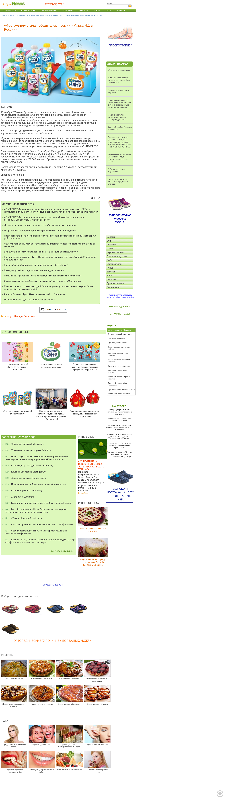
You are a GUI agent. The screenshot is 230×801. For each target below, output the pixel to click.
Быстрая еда (113, 287)
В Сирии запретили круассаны (117, 170)
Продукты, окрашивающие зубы (42, 771)
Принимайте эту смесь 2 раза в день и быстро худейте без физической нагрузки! (119, 436)
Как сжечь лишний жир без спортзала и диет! (119, 420)
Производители (49, 10)
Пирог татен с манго (14, 679)
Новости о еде (8, 15)
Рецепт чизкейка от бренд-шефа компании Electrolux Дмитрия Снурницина (92, 562)
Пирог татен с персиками (42, 704)
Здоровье (83, 10)
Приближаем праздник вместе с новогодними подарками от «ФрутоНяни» (43, 275)
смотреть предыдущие (62, 551)
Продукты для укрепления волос (14, 745)
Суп (109, 241)
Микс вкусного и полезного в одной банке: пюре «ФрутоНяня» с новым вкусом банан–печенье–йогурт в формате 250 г (49, 287)
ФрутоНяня (13, 316)
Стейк (110, 248)
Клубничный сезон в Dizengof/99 (25, 471)
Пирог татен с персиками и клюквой (14, 705)
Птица (110, 268)
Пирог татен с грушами (97, 704)
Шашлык (111, 244)
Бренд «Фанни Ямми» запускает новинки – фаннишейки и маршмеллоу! (41, 251)
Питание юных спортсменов (69, 770)
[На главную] (13, 8)
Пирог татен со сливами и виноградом (97, 680)
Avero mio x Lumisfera (19, 496)
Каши (109, 275)
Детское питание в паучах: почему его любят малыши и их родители (40, 225)
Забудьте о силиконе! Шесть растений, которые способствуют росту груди (119, 454)
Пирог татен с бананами (41, 679)
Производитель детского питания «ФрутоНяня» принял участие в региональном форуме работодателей (50, 237)
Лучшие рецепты (115, 283)
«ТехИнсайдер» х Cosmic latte (23, 518)
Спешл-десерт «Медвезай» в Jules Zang (29, 465)
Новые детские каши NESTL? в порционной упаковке (118, 181)
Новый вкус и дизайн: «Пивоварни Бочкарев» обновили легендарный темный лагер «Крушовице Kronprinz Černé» (36, 458)
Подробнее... (83, 493)
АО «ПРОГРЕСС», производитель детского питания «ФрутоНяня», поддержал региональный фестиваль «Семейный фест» (44, 218)
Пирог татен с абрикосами (69, 704)
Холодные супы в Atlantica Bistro (25, 478)
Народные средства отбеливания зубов (14, 771)
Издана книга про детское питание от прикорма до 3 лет (117, 117)
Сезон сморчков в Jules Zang (23, 490)
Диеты (97, 10)
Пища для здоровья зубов (42, 744)
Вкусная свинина (115, 252)
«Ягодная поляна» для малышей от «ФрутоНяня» (29, 299)
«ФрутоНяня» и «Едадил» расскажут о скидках (51, 365)
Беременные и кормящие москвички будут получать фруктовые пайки (119, 158)
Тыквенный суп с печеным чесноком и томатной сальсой (120, 395)
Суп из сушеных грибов (118, 343)
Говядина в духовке (117, 256)
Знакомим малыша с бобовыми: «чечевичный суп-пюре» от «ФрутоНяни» (42, 281)
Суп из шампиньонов (117, 338)
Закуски (111, 271)
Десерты (111, 279)
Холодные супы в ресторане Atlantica (28, 450)
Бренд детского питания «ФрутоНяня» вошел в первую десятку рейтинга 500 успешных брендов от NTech (50, 258)
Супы (110, 330)
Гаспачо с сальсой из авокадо (120, 334)
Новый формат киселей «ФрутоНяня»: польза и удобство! (17, 367)
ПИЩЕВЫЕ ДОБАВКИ (119, 306)
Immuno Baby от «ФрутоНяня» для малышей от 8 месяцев (34, 294)
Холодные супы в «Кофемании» (24, 444)
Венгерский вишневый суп (119, 366)
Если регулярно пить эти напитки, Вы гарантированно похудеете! (119, 412)
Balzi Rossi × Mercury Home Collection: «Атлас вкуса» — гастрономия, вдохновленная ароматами (36, 510)
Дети (108, 10)
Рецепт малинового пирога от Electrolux (93, 530)
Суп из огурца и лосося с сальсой (121, 390)
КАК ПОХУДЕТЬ (119, 406)
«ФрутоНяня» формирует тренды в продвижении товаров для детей (40, 230)
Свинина (127, 330)
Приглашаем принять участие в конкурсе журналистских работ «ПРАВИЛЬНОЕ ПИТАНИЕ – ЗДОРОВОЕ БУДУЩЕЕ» (120, 142)
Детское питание (37, 15)
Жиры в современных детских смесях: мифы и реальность (119, 80)
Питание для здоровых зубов (98, 771)
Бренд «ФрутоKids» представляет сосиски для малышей (34, 270)
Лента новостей (28, 10)
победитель (28, 316)
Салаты (111, 237)
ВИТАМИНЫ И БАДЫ (120, 314)
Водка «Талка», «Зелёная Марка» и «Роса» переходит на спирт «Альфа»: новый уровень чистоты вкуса (40, 541)
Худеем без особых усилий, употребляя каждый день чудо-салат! (119, 445)
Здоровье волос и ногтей (97, 744)
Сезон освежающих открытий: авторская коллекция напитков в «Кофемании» (36, 532)
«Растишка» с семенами (119, 70)
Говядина (118, 330)
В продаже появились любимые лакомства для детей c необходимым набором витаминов (119, 103)
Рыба (109, 260)
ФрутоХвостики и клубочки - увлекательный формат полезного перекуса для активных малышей (50, 245)
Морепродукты (114, 264)
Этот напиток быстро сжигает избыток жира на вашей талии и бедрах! (119, 427)
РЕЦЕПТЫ (111, 325)
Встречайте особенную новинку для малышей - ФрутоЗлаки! (36, 265)
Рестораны (68, 10)
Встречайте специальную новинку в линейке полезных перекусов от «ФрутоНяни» (85, 367)
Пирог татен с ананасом (69, 679)
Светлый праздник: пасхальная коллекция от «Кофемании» (39, 524)
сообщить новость (53, 584)
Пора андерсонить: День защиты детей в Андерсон (35, 484)
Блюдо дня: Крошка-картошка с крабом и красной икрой (38, 503)
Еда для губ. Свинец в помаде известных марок (69, 745)
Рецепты (121, 10)
